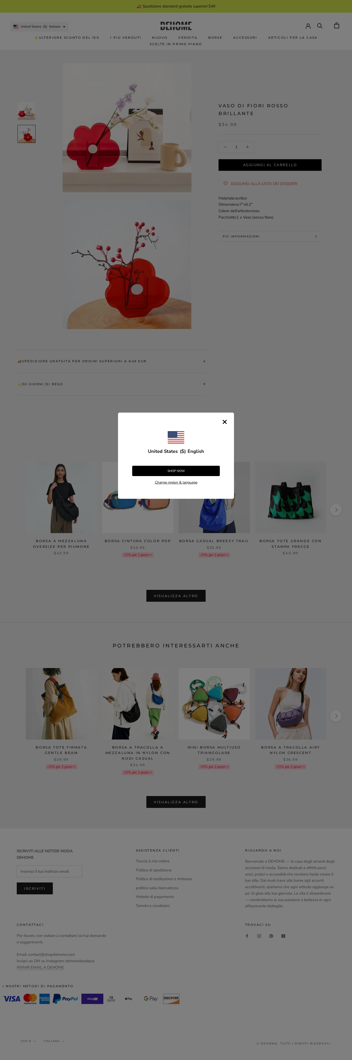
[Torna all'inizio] (341, 790)
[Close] (225, 422)
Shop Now (176, 471)
